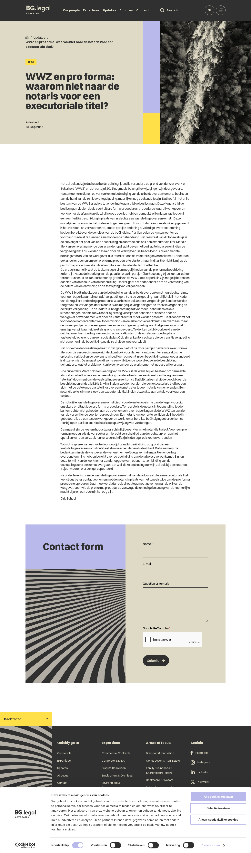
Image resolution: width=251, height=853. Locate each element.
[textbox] (175, 549)
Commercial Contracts (116, 753)
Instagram (203, 762)
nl (210, 10)
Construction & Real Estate (163, 760)
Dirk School (68, 498)
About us (126, 10)
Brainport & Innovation (160, 753)
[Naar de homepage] (38, 10)
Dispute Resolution (114, 768)
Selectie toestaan (218, 808)
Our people (71, 10)
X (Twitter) (204, 782)
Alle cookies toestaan (218, 796)
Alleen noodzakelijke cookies (218, 819)
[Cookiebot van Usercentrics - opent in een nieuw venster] (25, 845)
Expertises (91, 10)
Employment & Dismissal (117, 775)
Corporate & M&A (113, 760)
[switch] (115, 845)
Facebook (202, 753)
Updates (109, 10)
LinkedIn (203, 772)
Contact (142, 10)
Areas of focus (158, 743)
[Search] (162, 10)
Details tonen (210, 845)
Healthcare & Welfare (160, 780)
